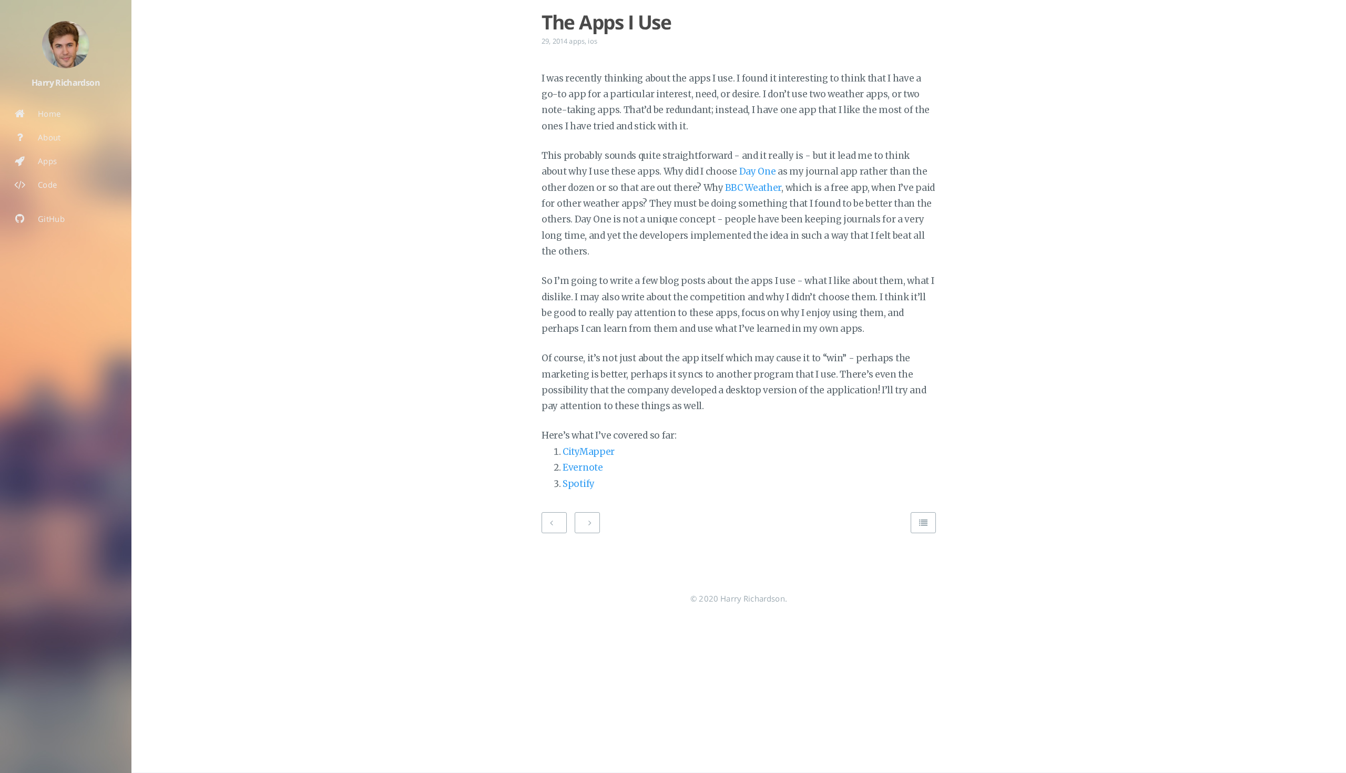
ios (592, 41)
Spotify (579, 484)
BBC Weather (753, 188)
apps (577, 41)
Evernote (583, 467)
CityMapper (589, 451)
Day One (757, 171)
